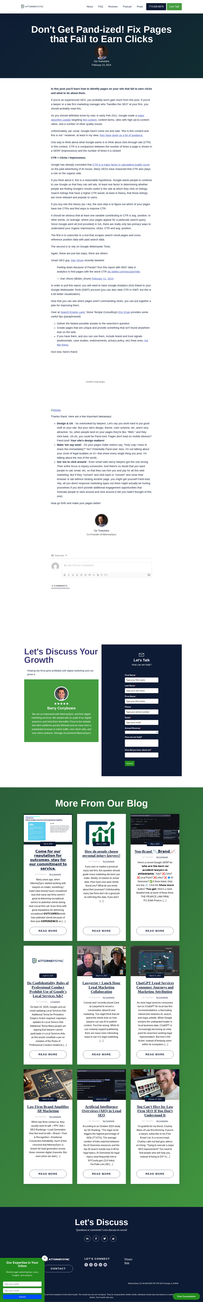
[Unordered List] (85, 575)
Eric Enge (124, 312)
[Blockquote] (90, 575)
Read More (48, 930)
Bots (127, 1263)
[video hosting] (56, 410)
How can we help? (133, 737)
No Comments (55, 874)
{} (102, 575)
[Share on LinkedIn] (87, 1238)
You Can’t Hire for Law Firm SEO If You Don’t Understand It (155, 1111)
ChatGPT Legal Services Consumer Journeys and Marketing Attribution (155, 987)
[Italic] (69, 575)
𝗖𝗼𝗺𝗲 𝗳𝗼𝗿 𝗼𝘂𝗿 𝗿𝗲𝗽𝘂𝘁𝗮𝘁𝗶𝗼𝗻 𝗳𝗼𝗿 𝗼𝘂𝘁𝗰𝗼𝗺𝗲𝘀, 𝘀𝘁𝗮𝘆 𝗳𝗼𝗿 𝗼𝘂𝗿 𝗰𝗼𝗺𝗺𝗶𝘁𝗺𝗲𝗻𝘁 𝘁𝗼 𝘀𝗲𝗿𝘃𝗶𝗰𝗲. (48, 859)
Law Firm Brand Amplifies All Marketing (48, 1109)
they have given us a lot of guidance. (121, 135)
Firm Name (131, 696)
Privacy (128, 1259)
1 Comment (55, 1002)
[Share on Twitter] (105, 1238)
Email (128, 717)
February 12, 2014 (103, 278)
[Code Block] (94, 575)
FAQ (100, 6)
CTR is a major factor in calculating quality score (121, 164)
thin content (90, 119)
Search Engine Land (72, 312)
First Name (131, 675)
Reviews (113, 6)
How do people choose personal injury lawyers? (101, 853)
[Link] (98, 575)
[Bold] (65, 575)
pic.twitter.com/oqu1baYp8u (123, 271)
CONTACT (58, 1268)
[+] (106, 575)
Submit (129, 763)
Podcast (127, 6)
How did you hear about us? (138, 750)
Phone (128, 707)
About (90, 6)
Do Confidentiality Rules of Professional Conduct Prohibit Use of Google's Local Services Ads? (48, 989)
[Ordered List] (81, 575)
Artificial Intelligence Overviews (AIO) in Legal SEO (101, 1111)
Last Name (130, 685)
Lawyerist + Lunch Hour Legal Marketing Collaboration (101, 987)
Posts (140, 6)
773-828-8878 (156, 6)
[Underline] (73, 575)
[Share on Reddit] (113, 1238)
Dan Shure (77, 260)
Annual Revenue (133, 728)
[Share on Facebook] (96, 1238)
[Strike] (77, 575)
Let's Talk (174, 6)
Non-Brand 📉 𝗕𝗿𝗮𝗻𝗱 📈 (155, 851)
